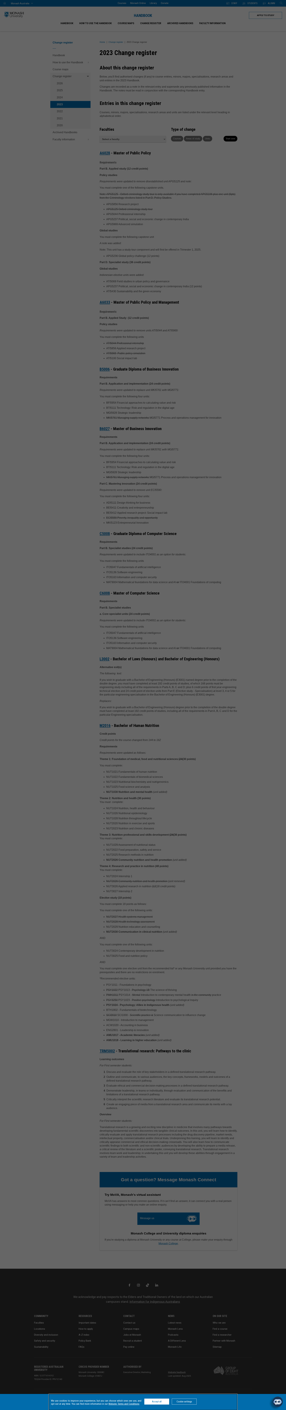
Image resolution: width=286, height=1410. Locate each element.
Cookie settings (184, 1401)
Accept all (157, 1401)
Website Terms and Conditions (123, 1403)
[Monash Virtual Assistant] (278, 1402)
